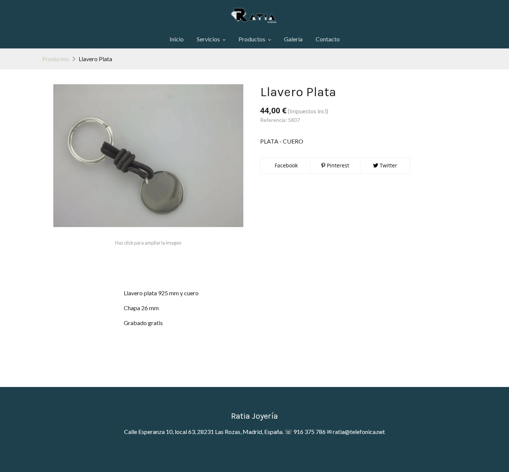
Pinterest (337, 165)
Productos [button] (252, 39)
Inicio (177, 39)
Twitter (387, 165)
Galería (293, 39)
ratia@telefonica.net (359, 431)
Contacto (328, 39)
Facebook (285, 165)
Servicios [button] (209, 39)
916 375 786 (309, 431)
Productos (55, 58)
